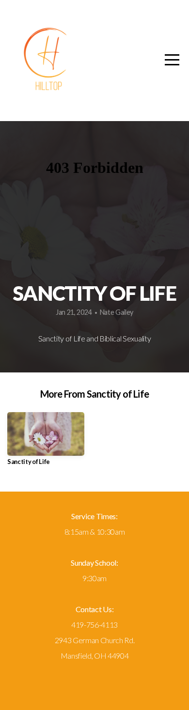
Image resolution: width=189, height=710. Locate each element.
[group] (45, 442)
